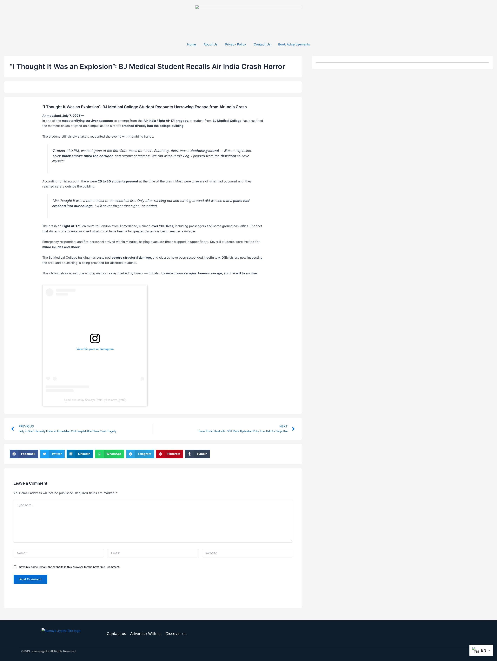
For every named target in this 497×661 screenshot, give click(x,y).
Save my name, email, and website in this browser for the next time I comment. (69, 567)
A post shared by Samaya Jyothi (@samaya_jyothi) (95, 399)
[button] (24, 454)
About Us (210, 44)
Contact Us (262, 44)
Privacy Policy (235, 44)
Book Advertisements (294, 44)
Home (191, 44)
